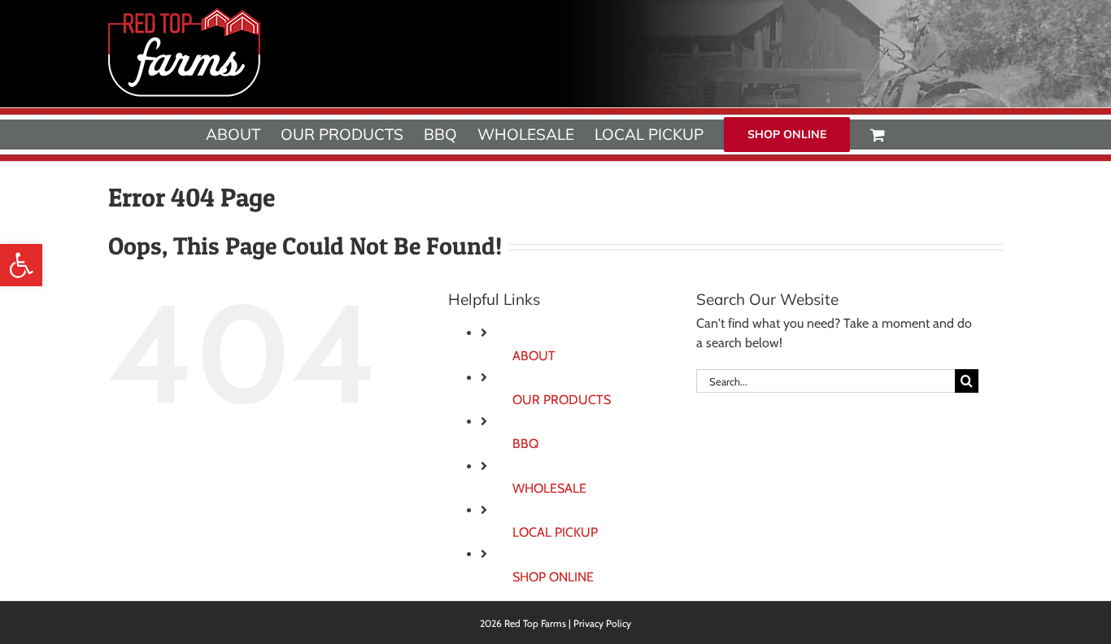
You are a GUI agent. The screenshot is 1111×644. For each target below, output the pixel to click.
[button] (21, 265)
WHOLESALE (549, 488)
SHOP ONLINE (553, 577)
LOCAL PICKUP (555, 532)
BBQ (525, 443)
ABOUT (534, 355)
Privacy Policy (602, 623)
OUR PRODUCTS (561, 399)
